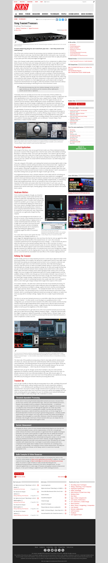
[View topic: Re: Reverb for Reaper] (38, 492)
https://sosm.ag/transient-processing (41, 459)
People (63, 14)
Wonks (15, 487)
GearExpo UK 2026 (72, 211)
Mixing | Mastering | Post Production (21, 495)
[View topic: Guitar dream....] (65, 494)
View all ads (72, 104)
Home (16, 14)
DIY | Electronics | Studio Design (80, 501)
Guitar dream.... (45, 494)
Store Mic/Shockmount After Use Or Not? (52, 491)
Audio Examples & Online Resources (29, 454)
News (21, 14)
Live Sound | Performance (78, 500)
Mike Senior (18, 30)
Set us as (46, 19)
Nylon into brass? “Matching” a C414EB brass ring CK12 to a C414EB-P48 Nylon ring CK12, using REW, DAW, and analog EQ (53, 488)
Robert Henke (73, 122)
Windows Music (75, 494)
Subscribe (29, 1)
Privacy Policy (61, 547)
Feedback (73, 513)
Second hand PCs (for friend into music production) (53, 513)
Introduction (73, 44)
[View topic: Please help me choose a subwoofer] (65, 507)
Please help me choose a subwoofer (51, 507)
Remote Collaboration (77, 509)
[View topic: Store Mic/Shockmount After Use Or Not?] (65, 491)
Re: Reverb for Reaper (20, 491)
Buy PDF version (19, 474)
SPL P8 (71, 133)
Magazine (36, 14)
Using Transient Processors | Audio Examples (81, 61)
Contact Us (42, 547)
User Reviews (74, 507)
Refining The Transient (22, 255)
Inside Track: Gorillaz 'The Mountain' (78, 110)
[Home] (21, 7)
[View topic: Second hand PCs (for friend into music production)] (65, 513)
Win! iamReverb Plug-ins (74, 71)
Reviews (45, 14)
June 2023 (64, 30)
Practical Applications (22, 147)
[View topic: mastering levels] (65, 485)
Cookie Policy (49, 547)
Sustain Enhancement (23, 425)
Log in (15, 1)
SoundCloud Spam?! (46, 497)
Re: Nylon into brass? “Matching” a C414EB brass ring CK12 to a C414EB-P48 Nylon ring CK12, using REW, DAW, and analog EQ (26, 485)
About (36, 547)
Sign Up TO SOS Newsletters (81, 148)
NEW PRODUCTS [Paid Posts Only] (80, 492)
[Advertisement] (81, 162)
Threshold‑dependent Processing (28, 397)
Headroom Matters (21, 192)
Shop (36, 1)
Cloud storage (45, 501)
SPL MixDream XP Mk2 (75, 136)
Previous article (21, 476)
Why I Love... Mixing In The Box (77, 113)
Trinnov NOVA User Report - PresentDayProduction (79, 229)
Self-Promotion (75, 511)
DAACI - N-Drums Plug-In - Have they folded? (53, 510)
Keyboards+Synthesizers (77, 488)
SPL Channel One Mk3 (75, 142)
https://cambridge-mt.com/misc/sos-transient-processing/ (47, 461)
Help (41, 1)
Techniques (54, 14)
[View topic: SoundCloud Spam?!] (65, 498)
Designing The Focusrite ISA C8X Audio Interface (79, 193)
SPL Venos (72, 130)
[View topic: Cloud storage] (65, 501)
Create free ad (81, 104)
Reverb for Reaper (46, 504)
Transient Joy (19, 380)
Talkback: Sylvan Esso (75, 119)
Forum (27, 14)
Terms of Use (70, 547)
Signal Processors (33, 28)
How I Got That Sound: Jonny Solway (78, 116)
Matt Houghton (17, 500)
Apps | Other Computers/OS (78, 498)
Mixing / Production (21, 28)
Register (22, 1)
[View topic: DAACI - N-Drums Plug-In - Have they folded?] (65, 510)
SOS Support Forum (76, 514)
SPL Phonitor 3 (73, 139)
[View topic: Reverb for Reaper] (65, 504)
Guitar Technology (76, 490)
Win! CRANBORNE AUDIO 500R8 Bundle (79, 72)
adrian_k (16, 494)
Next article (61, 476)
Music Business (87, 14)
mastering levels (45, 485)
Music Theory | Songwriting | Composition (82, 505)
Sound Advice (74, 14)
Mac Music (74, 496)
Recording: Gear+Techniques (19, 489)
